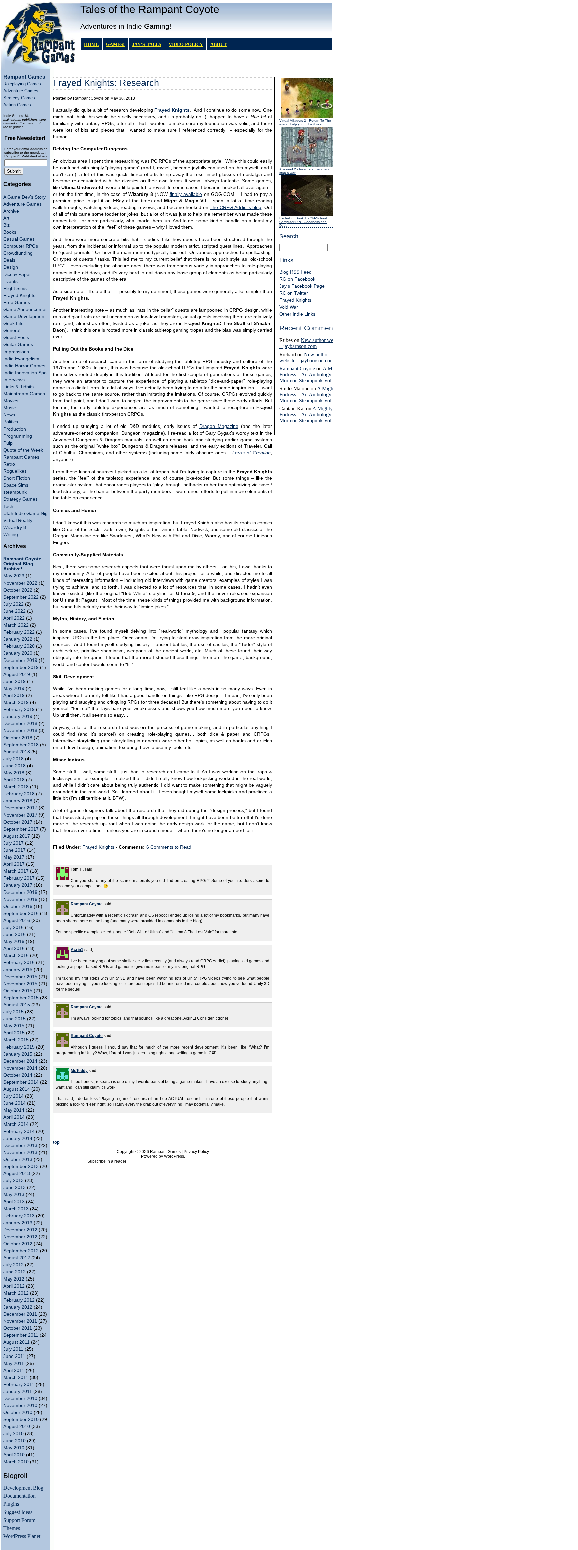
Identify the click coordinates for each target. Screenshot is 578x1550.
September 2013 (21, 1166)
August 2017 (16, 836)
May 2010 (13, 1447)
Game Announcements (27, 309)
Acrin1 (77, 950)
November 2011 (20, 1321)
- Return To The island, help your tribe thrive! (305, 122)
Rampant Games (21, 457)
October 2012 (17, 1243)
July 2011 (13, 1349)
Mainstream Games (24, 393)
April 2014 (14, 1117)
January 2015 (17, 1054)
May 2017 (13, 857)
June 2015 (14, 1018)
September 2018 (21, 744)
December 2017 (20, 807)
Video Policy (186, 44)
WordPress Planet (21, 1536)
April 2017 (14, 864)
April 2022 (14, 618)
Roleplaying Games (22, 83)
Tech (8, 506)
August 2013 (16, 1173)
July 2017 (13, 843)
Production (14, 429)
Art (6, 218)
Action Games (17, 104)
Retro (9, 464)
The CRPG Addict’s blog (235, 207)
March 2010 (16, 1461)
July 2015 (13, 1011)
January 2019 (17, 716)
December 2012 (20, 1229)
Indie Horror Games (24, 365)
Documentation (19, 1496)
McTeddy (79, 1071)
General (11, 330)
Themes (11, 1528)
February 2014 (19, 1131)
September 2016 (21, 913)
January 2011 (17, 1391)
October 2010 (17, 1412)
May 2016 (13, 941)
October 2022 (17, 590)
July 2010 (13, 1433)
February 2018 (19, 793)
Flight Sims (15, 288)
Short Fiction (16, 478)
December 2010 (20, 1398)
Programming (17, 436)
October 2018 (17, 737)
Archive (11, 211)
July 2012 (13, 1264)
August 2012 (16, 1257)
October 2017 (17, 822)
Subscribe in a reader (106, 1161)
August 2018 (16, 751)
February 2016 (19, 962)
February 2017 (19, 878)
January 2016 (17, 969)
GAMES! (115, 44)
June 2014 (14, 1103)
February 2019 (19, 709)
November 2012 (20, 1236)
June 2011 (14, 1356)
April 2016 (14, 948)
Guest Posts (16, 337)
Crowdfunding (18, 253)
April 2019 (14, 695)
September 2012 (21, 1250)
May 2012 (13, 1279)
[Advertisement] (162, 1127)
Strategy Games (19, 97)
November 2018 (20, 730)
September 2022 (21, 597)
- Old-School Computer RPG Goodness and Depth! (303, 221)
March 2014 (16, 1124)
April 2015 (14, 1032)
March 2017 (16, 871)
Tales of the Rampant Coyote (149, 9)
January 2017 (17, 885)
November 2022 (20, 583)
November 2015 (20, 983)
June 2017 (14, 850)
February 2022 (19, 632)
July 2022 (13, 604)
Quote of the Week (23, 450)
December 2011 (20, 1314)
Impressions (16, 351)
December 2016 (20, 892)
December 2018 (20, 723)
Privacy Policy (196, 1151)
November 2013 (20, 1152)
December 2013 (20, 1145)
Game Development (24, 316)
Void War (288, 307)
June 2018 (14, 765)
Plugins (11, 1504)
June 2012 (14, 1271)
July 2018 (13, 758)
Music (9, 407)
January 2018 (17, 800)
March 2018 (16, 786)
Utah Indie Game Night (27, 513)
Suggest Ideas (17, 1512)
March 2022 (16, 625)
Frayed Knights (19, 295)
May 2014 (13, 1110)
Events (10, 281)
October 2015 (17, 990)
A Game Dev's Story (24, 197)
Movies (10, 400)
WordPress (174, 1156)
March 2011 (15, 1377)
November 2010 (20, 1405)
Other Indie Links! (298, 314)
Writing (10, 534)
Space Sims (15, 485)
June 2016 (14, 934)
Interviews (14, 379)
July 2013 (13, 1180)
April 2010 (14, 1454)
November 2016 (20, 899)
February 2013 (19, 1215)
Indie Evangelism (21, 358)
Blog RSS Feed (295, 272)
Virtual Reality (17, 520)
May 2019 (13, 688)
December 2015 (20, 976)
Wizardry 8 (14, 527)
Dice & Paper (17, 274)
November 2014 (20, 1068)
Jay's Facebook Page (302, 286)
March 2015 (16, 1039)
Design (10, 267)
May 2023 (13, 575)
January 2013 (17, 1222)
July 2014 (13, 1096)
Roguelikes (15, 471)
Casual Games (19, 239)
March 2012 (16, 1293)
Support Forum (19, 1520)
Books (9, 232)
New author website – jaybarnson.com (311, 343)
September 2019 (21, 667)
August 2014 (16, 1089)
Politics (10, 421)
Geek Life (13, 323)
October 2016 (17, 906)
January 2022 (17, 639)
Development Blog (23, 1488)
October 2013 (17, 1159)
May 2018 (13, 772)
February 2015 (19, 1047)
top (56, 1142)
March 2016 (16, 955)
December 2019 (20, 660)
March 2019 (16, 702)
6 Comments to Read (168, 847)
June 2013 (14, 1187)
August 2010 (16, 1426)
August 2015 (16, 1004)
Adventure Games (20, 90)
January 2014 (17, 1138)
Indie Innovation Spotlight (30, 372)
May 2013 (13, 1194)
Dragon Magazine (218, 426)
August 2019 (16, 674)
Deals (9, 260)
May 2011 (13, 1363)
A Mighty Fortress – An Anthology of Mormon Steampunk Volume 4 (312, 374)
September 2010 (21, 1419)
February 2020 (19, 646)
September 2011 (20, 1335)
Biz (6, 225)
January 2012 (17, 1307)
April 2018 (14, 779)
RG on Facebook (297, 279)
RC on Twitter (293, 293)
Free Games (16, 302)
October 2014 (17, 1075)
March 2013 (16, 1208)
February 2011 (18, 1384)
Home (91, 44)
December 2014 (20, 1061)
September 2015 (21, 997)
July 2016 (13, 927)
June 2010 (14, 1440)
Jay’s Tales (146, 44)
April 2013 (14, 1201)
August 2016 (16, 920)
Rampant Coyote (297, 368)
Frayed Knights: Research (106, 83)
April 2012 (14, 1286)
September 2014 (21, 1082)
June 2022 (14, 611)
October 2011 (17, 1328)
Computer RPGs (20, 246)
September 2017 (21, 829)
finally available (186, 194)
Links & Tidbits (18, 386)
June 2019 (14, 681)
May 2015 (13, 1025)
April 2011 (13, 1370)
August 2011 (16, 1342)
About (218, 44)
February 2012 (19, 1300)
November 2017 (20, 815)
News (9, 414)
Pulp (8, 443)
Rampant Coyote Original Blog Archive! (22, 563)
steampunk (15, 492)
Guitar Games (18, 344)
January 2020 (17, 653)
